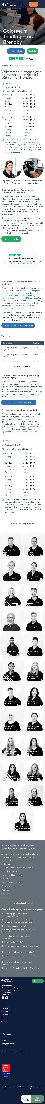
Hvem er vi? (5, 994)
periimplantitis (7, 293)
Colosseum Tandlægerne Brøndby (24, 66)
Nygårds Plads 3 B (12, 87)
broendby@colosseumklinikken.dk (19, 91)
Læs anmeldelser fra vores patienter (19, 402)
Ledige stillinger (7, 1043)
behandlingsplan (32, 295)
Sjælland (4, 1014)
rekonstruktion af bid (17, 295)
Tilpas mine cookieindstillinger (13, 1051)
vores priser (15, 152)
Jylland (4, 1021)
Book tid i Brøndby (11, 239)
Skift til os (24, 4)
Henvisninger (6, 1047)
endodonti (15, 298)
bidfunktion (5, 298)
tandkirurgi (18, 293)
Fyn (2, 1018)
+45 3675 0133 (15, 51)
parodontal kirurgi (31, 293)
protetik (4, 295)
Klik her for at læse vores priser (33, 181)
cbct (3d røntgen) (30, 298)
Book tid (32, 51)
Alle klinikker (6, 1011)
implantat (37, 290)
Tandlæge (4, 66)
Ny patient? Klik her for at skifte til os (11, 181)
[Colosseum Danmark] (9, 4)
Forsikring (5, 1040)
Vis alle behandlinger (21, 903)
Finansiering (6, 1037)
